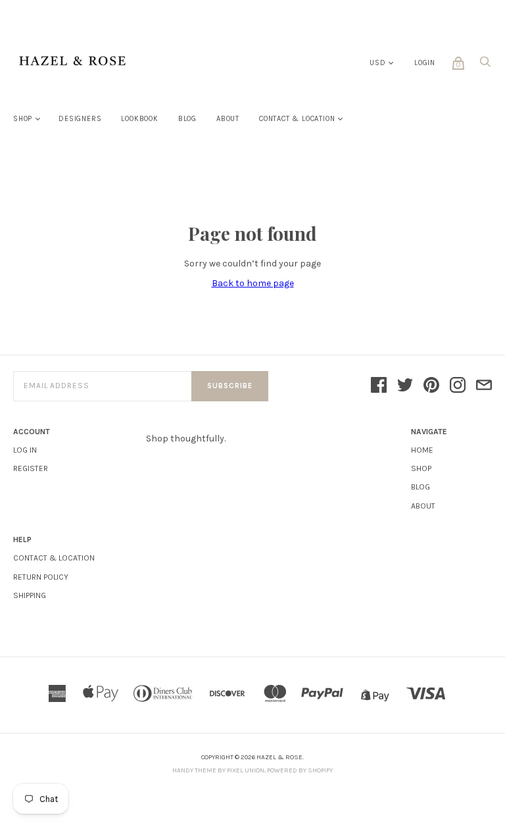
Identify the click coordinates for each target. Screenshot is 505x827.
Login (424, 63)
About (227, 118)
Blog (187, 118)
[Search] (485, 65)
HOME (422, 450)
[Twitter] (405, 386)
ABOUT (423, 506)
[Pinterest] (431, 386)
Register (30, 468)
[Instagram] (458, 386)
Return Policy (40, 577)
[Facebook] (379, 386)
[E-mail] (484, 386)
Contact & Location (297, 118)
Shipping (29, 595)
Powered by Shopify (300, 770)
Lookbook (139, 118)
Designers (80, 118)
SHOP (421, 468)
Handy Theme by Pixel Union (218, 770)
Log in (25, 450)
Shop (22, 118)
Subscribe (229, 386)
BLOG (420, 486)
